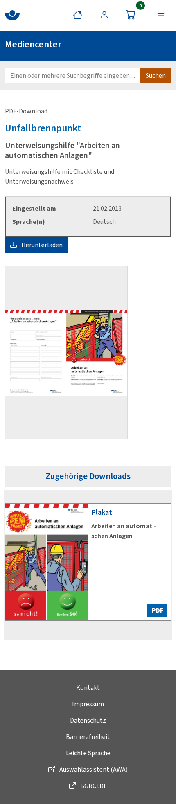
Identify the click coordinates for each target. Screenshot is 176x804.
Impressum (88, 704)
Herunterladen (41, 245)
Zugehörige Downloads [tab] (88, 476)
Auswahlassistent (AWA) (93, 769)
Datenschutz (88, 720)
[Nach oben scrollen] (159, 787)
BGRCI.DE (93, 785)
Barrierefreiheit (88, 736)
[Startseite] (78, 15)
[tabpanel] (88, 565)
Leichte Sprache (88, 753)
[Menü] (161, 15)
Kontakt (88, 687)
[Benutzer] (104, 15)
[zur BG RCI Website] (12, 15)
